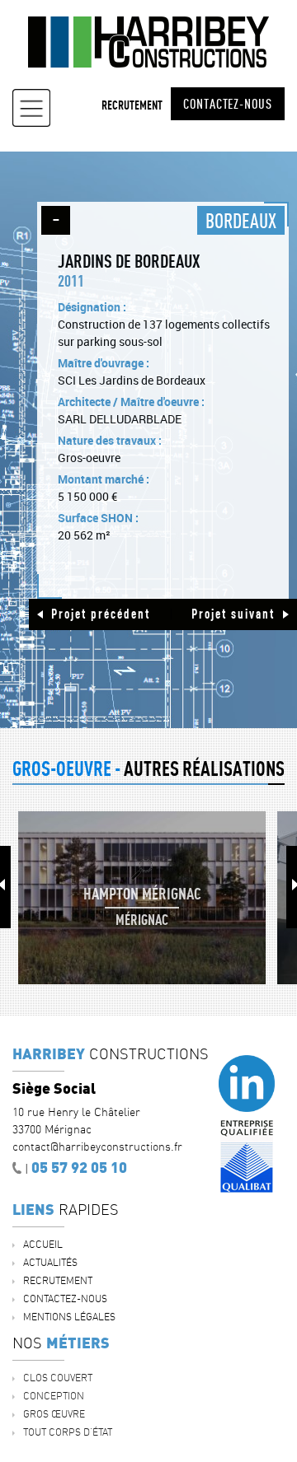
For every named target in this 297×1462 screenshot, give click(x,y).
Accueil (43, 1244)
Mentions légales (69, 1316)
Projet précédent (100, 613)
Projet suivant (233, 613)
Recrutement (132, 105)
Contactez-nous (227, 104)
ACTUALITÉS (50, 1262)
